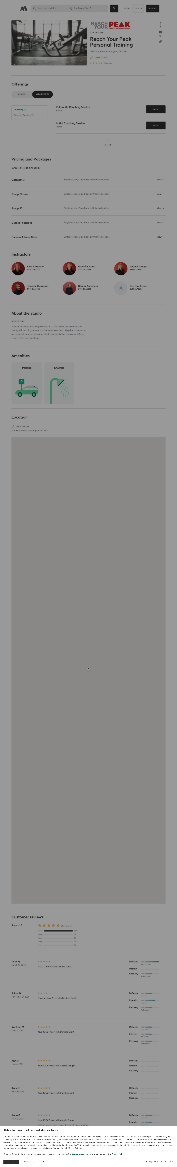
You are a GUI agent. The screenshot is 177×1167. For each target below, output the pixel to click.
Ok (11, 1162)
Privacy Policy (118, 1154)
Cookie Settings (34, 1162)
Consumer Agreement (81, 1154)
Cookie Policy (167, 1162)
